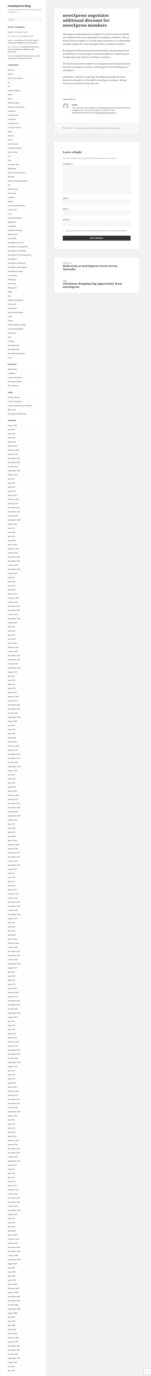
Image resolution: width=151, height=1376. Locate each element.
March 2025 (12, 495)
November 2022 (14, 610)
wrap (10, 357)
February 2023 (13, 598)
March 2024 (12, 544)
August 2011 (12, 1165)
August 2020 (12, 721)
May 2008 (11, 1325)
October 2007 (13, 1354)
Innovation (12, 193)
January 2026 (13, 454)
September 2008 (14, 1309)
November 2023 (14, 561)
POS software (13, 386)
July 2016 (11, 923)
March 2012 (12, 1136)
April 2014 (12, 1033)
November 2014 (14, 1005)
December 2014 (14, 1001)
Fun (9, 156)
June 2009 (11, 1272)
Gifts (9, 160)
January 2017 (13, 898)
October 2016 (13, 910)
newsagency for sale (16, 242)
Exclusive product (15, 148)
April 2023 (12, 590)
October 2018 (13, 812)
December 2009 (14, 1247)
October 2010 (13, 1206)
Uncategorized (13, 345)
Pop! (9, 296)
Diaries (10, 136)
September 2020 (14, 717)
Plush (10, 292)
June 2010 (11, 1222)
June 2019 (11, 779)
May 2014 (11, 1029)
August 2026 (12, 425)
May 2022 (11, 635)
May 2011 (11, 1177)
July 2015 (11, 972)
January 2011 (13, 1194)
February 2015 (13, 992)
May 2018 (11, 832)
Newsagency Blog (14, 381)
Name (66, 198)
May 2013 (11, 1079)
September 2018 (14, 816)
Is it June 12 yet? (21, 32)
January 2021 (13, 701)
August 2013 (12, 1066)
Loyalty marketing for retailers (20, 405)
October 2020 (13, 713)
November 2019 (14, 758)
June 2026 (11, 434)
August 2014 (12, 1017)
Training (11, 341)
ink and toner (13, 189)
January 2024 (13, 553)
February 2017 (13, 894)
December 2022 (14, 606)
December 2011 (14, 1149)
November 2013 (14, 1054)
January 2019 (13, 799)
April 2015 (12, 984)
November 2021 (14, 660)
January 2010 (13, 1243)
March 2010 (12, 1235)
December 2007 (14, 1346)
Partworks (12, 284)
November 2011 (14, 1153)
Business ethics (13, 103)
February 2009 (13, 1288)
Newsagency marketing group (19, 255)
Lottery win (12, 210)
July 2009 (11, 1268)
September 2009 (14, 1259)
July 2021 (11, 676)
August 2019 (12, 770)
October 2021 (13, 664)
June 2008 (11, 1321)
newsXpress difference (17, 263)
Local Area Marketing (16, 205)
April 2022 (12, 639)
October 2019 (13, 762)
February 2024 (13, 549)
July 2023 (11, 577)
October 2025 (13, 466)
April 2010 (12, 1231)
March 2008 (12, 1333)
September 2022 (14, 618)
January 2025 (13, 503)
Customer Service (15, 127)
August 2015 (12, 968)
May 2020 (11, 733)
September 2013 (14, 1062)
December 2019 (14, 754)
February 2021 (13, 696)
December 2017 (14, 853)
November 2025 (14, 462)
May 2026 (11, 438)
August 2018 (12, 820)
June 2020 (11, 729)
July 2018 (11, 824)
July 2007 (11, 1366)
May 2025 (11, 487)
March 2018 (12, 840)
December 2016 (14, 902)
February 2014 (13, 1042)
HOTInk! (11, 177)
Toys (9, 337)
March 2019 (12, 791)
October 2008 (13, 1305)
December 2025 (14, 458)
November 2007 (14, 1350)
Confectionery (13, 123)
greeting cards (13, 164)
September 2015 (14, 964)
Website (66, 220)
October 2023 (13, 565)
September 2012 (14, 1112)
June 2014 (11, 1025)
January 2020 (13, 750)
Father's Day (12, 152)
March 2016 (12, 939)
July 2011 (11, 1169)
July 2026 (11, 429)
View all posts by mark (105, 113)
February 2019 (13, 795)
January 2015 (13, 996)
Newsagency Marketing (17, 414)
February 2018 (13, 844)
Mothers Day (13, 234)
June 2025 (11, 483)
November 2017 (14, 857)
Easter (10, 140)
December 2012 (14, 1099)
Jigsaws (11, 201)
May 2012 (11, 1128)
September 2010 (14, 1210)
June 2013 (11, 1075)
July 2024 (11, 528)
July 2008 (11, 1317)
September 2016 (14, 914)
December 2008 (14, 1296)
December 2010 (14, 1198)
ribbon (10, 320)
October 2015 (13, 959)
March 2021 (12, 692)
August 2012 (12, 1116)
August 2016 (12, 918)
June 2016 (11, 927)
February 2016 (13, 943)
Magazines (12, 222)
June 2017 (11, 877)
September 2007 (14, 1358)
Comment (68, 164)
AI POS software (14, 397)
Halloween (12, 168)
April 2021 (12, 688)
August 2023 (12, 573)
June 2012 (11, 1124)
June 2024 (11, 532)
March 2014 (12, 1038)
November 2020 (14, 709)
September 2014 (14, 1013)
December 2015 (14, 951)
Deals (10, 131)
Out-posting (12, 275)
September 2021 (14, 668)
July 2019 (11, 775)
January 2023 (13, 602)
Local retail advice (15, 377)
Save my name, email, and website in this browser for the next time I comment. (96, 231)
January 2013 (13, 1095)
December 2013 (14, 1050)
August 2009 (12, 1264)
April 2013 (12, 1083)
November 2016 (14, 906)
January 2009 (13, 1292)
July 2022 (11, 627)
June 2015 (11, 976)
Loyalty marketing (15, 218)
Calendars (12, 111)
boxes (10, 99)
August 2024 (12, 524)
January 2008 (13, 1342)
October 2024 (13, 516)
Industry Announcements (18, 181)
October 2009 (13, 1255)
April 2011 (12, 1181)
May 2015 (11, 980)
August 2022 (12, 623)
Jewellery (11, 197)
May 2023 (11, 586)
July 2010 (11, 1218)
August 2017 (12, 869)
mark (10, 32)
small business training (17, 325)
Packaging (12, 279)
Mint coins (12, 410)
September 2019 (14, 766)
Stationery (12, 333)
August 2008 (12, 1313)
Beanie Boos (12, 369)
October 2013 (13, 1058)
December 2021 (14, 655)
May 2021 (11, 684)
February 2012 (13, 1140)
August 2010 (12, 1214)
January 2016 (13, 947)
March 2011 (12, 1186)
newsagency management (18, 247)
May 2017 (11, 881)
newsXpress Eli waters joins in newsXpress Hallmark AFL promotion (23, 49)
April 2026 (12, 442)
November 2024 (14, 512)
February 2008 (13, 1338)
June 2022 (11, 631)
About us (11, 70)
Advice (10, 74)
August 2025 (12, 475)
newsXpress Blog (19, 6)
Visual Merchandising (16, 353)
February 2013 (13, 1091)
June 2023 (11, 581)
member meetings (15, 230)
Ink (9, 185)
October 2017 (13, 861)
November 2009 (14, 1251)
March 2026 (12, 446)
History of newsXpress (16, 173)
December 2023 (14, 557)
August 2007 (12, 1362)
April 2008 (12, 1329)
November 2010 (14, 1202)
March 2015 (12, 988)
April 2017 (12, 886)
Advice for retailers (15, 78)
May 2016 (11, 931)
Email (66, 209)
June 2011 (11, 1173)
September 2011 (14, 1161)
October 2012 (13, 1107)
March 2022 (12, 643)
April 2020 (12, 738)
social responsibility (15, 329)
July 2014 (11, 1021)
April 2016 (12, 935)
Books (10, 94)
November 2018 (14, 807)
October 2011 (13, 1157)
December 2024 (14, 507)
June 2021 (11, 680)
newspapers (12, 259)
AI (8, 82)
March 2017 (12, 890)
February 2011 (13, 1190)
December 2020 (14, 705)
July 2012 (11, 1120)
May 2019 (11, 783)
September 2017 (14, 865)
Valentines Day (13, 349)
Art (9, 86)
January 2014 (13, 1046)
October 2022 (13, 614)
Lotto (10, 214)
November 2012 (14, 1103)
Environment (13, 144)
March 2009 (12, 1284)
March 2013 (12, 1087)
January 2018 (13, 849)
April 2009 (12, 1280)
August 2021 (12, 672)
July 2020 (11, 725)
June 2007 (11, 1370)
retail (10, 316)
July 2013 (11, 1070)
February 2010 (13, 1239)
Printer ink (12, 304)
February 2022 (13, 647)
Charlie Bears (13, 115)
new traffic (12, 238)
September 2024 (14, 520)
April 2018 (12, 836)
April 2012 (12, 1132)
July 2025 (11, 479)
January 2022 (13, 651)
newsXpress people (15, 271)
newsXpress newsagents (17, 267)
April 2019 (12, 787)
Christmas (12, 119)
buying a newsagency (16, 107)
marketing (12, 226)
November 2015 (14, 955)
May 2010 (11, 1227)
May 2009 (11, 1276)
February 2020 (13, 746)
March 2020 (12, 742)
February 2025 (13, 499)
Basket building (14, 90)
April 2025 (12, 491)
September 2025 (14, 470)
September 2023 (14, 569)
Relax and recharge (15, 312)
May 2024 (11, 536)
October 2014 (13, 1009)
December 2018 (14, 803)
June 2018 (11, 828)
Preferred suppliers (15, 300)
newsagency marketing (17, 251)
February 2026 (13, 450)
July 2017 (11, 873)
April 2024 (12, 540)
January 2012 (13, 1144)
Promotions (12, 308)
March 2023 (12, 594)
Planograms (12, 288)
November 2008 (14, 1301)
